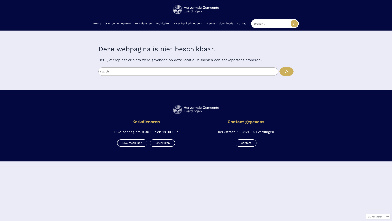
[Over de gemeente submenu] (130, 23)
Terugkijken (162, 142)
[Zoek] (294, 23)
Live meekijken (132, 142)
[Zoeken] (286, 71)
